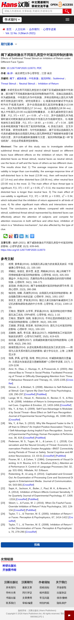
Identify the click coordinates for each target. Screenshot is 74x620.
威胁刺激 (22, 78)
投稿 (37, 544)
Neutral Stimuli (26, 83)
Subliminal (58, 78)
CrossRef (30, 394)
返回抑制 (46, 78)
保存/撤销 (62, 597)
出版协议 (61, 592)
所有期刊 (11, 587)
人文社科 (20, 29)
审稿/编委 (27, 603)
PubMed (41, 394)
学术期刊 (11, 19)
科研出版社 (9, 565)
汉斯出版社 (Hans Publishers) (42, 610)
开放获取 (61, 587)
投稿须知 (44, 587)
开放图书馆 (9, 569)
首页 (9, 29)
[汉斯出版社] (15, 4)
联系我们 (11, 603)
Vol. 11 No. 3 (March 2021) (20, 33)
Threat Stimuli (8, 83)
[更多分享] (32, 236)
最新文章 (27, 587)
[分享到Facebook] (16, 236)
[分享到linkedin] (21, 236)
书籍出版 (11, 597)
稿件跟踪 (44, 592)
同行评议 (27, 592)
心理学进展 (49, 29)
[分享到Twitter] (27, 236)
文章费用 (27, 597)
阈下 (12, 78)
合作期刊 (34, 29)
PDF (39, 68)
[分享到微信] (5, 236)
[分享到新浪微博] (11, 236)
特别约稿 (44, 603)
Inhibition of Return (48, 83)
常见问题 (44, 597)
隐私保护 (61, 603)
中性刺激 (34, 78)
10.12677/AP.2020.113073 (21, 68)
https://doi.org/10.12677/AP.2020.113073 (23, 249)
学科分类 (11, 592)
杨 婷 (10, 73)
